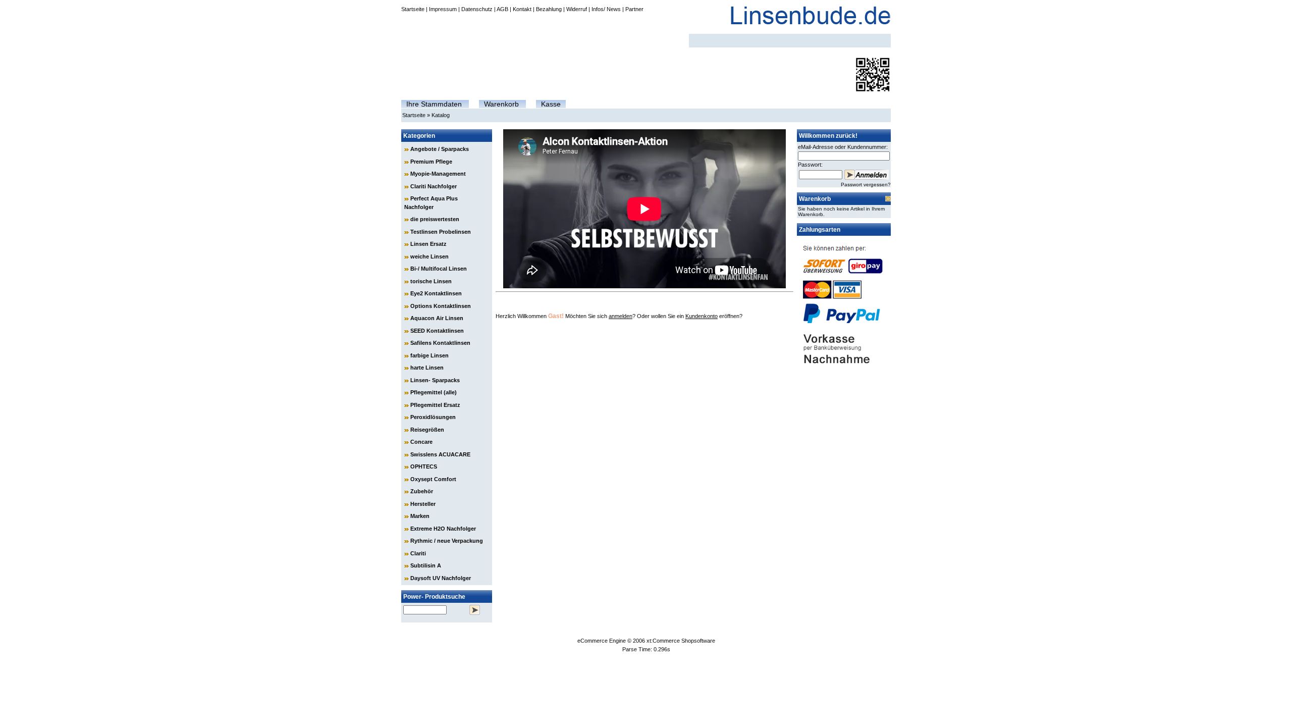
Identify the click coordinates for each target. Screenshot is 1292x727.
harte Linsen (427, 368)
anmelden (620, 316)
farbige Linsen (429, 355)
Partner (634, 9)
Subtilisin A (425, 565)
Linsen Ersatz (428, 244)
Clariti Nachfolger (433, 186)
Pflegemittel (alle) (433, 392)
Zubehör (421, 491)
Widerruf (576, 9)
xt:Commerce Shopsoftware (681, 641)
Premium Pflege (431, 162)
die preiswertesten (434, 219)
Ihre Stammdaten (434, 104)
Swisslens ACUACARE (440, 454)
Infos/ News (606, 9)
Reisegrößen (427, 430)
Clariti (418, 553)
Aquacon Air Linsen (436, 318)
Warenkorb (501, 104)
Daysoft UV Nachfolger (440, 578)
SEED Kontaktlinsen (437, 331)
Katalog (441, 115)
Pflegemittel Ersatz (435, 405)
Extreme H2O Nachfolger (443, 529)
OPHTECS (423, 466)
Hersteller (423, 504)
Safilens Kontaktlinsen (440, 343)
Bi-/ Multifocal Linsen (438, 269)
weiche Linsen (429, 256)
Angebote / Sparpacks (439, 149)
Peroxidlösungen (433, 417)
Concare (421, 442)
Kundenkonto (701, 316)
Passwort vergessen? (866, 184)
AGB (502, 9)
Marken (419, 516)
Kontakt (522, 9)
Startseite (412, 9)
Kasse (551, 104)
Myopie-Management (438, 174)
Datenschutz (477, 9)
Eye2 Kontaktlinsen (436, 293)
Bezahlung (549, 9)
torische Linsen (431, 281)
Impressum (443, 9)
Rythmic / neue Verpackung (446, 541)
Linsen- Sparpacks (435, 380)
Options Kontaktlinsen (440, 306)
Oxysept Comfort (433, 479)
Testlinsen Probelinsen (440, 232)
